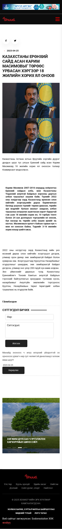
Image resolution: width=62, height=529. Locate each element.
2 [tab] (14, 447)
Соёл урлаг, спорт (30, 488)
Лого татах (40, 513)
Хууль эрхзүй (23, 484)
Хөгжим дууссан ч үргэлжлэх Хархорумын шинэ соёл (26, 441)
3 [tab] (20, 447)
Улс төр (8, 484)
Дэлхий (13, 488)
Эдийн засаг (40, 484)
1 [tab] (9, 447)
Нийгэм (54, 484)
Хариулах (13, 370)
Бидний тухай (23, 513)
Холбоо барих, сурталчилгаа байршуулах (31, 509)
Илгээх (16, 343)
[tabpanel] (31, 425)
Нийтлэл (48, 488)
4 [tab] (25, 447)
